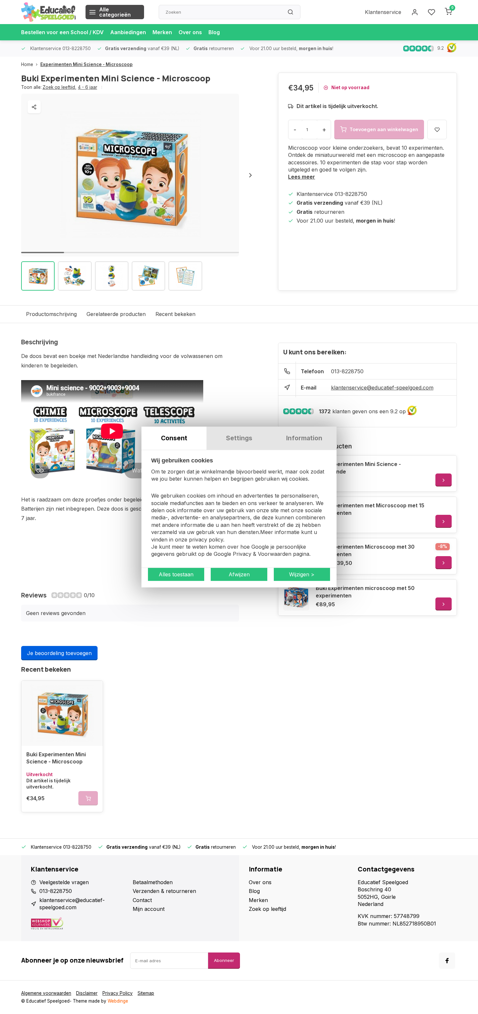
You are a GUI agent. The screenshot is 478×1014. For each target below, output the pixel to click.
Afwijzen (239, 574)
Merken (162, 32)
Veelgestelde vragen (64, 882)
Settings (239, 438)
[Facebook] (447, 960)
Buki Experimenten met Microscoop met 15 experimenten (370, 509)
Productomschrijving (51, 314)
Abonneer (224, 960)
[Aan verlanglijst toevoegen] (93, 690)
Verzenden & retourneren (164, 891)
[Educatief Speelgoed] (48, 12)
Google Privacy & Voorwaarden (252, 554)
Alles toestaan (176, 574)
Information (304, 438)
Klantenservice (383, 12)
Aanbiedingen (128, 32)
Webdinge (118, 1001)
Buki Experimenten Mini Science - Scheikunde (358, 467)
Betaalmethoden (153, 882)
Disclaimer (87, 993)
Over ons (190, 32)
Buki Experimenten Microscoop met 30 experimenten (365, 550)
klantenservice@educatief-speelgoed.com (382, 387)
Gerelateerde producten (116, 314)
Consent (174, 438)
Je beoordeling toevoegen (59, 653)
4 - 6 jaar (87, 87)
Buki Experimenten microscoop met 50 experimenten (365, 591)
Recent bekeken (175, 314)
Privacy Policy (117, 993)
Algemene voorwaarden (46, 993)
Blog (214, 32)
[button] (250, 175)
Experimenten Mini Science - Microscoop (86, 64)
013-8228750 (347, 371)
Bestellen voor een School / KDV (62, 32)
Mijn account (149, 909)
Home (27, 64)
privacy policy (206, 539)
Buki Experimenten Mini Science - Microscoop (56, 758)
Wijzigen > (301, 574)
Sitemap (146, 993)
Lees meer (301, 176)
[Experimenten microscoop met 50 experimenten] (296, 597)
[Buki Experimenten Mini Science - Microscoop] (62, 713)
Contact (142, 900)
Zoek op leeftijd (59, 87)
